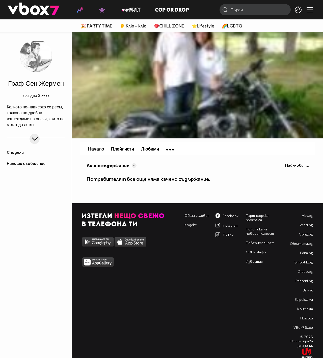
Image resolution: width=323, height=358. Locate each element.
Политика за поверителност (260, 231)
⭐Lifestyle (203, 25)
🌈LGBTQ (232, 25)
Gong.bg (306, 234)
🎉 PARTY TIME (96, 25)
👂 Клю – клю (133, 25)
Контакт (305, 309)
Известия (254, 261)
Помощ (306, 318)
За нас (308, 290)
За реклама (304, 299)
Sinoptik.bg (303, 262)
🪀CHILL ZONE (169, 25)
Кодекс (190, 225)
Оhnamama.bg (301, 243)
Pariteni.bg (304, 281)
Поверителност (260, 243)
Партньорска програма (257, 217)
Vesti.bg (306, 225)
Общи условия (196, 215)
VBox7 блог (303, 327)
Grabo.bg (305, 271)
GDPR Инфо (256, 252)
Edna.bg (306, 253)
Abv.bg (307, 215)
